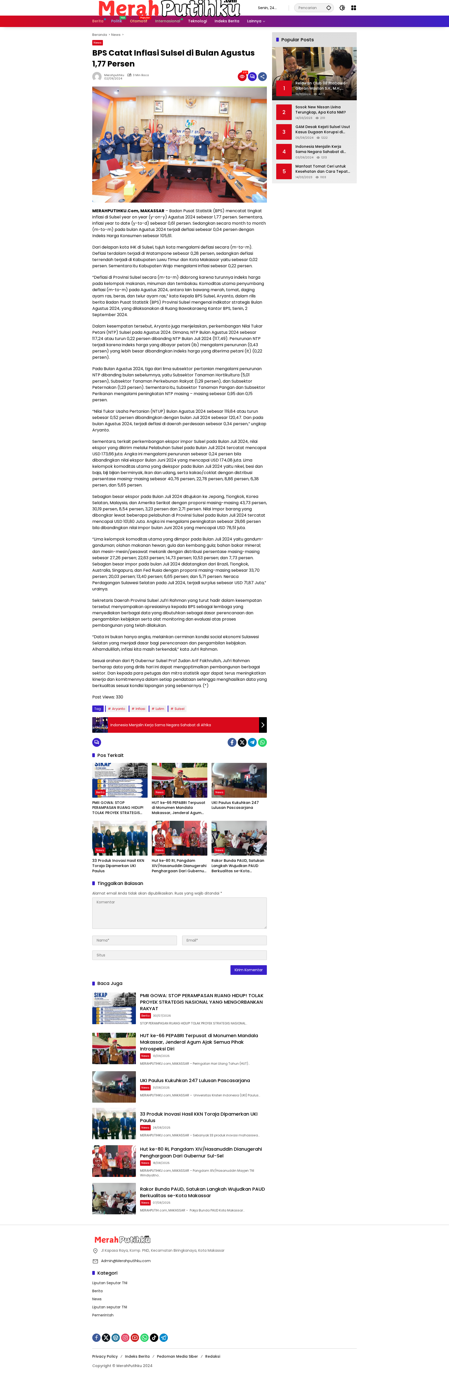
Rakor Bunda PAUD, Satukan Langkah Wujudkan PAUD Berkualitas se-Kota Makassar (238, 866)
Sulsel (179, 708)
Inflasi (140, 708)
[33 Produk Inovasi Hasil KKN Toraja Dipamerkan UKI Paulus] (120, 838)
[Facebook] (232, 742)
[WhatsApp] (262, 742)
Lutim (160, 708)
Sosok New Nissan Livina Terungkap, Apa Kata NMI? (320, 110)
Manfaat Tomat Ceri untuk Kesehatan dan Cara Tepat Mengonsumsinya (321, 169)
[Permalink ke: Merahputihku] (98, 76)
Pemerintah (103, 1315)
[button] (328, 7)
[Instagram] (125, 1338)
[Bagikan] (262, 76)
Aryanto (118, 708)
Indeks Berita (137, 1356)
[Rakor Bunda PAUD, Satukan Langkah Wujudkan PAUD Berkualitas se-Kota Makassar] (239, 838)
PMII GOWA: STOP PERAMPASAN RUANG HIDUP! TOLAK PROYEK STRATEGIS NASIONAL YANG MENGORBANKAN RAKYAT (117, 808)
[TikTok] (154, 1338)
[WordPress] (115, 1338)
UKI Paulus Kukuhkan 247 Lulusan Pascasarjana (235, 805)
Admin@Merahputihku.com (126, 1260)
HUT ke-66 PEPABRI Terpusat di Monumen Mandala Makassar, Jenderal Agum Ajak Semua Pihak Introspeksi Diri (179, 808)
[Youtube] (135, 1338)
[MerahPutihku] (170, 7)
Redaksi (212, 1356)
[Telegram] (252, 742)
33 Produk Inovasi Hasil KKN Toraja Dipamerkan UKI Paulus (118, 865)
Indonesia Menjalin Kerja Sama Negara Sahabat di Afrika (319, 149)
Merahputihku (114, 75)
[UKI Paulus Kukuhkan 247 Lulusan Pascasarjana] (239, 780)
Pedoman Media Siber (177, 1356)
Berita (100, 792)
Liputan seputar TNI (109, 1307)
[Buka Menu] (354, 8)
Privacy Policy (105, 1356)
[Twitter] (242, 742)
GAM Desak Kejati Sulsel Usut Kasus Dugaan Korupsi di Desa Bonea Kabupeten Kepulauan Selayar (322, 129)
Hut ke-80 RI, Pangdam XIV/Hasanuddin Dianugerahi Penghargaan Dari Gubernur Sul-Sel (179, 866)
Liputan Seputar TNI (109, 1282)
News (98, 43)
